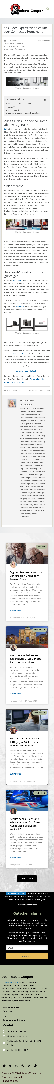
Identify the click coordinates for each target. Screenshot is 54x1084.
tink (5, 129)
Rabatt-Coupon (12, 982)
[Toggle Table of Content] (44, 100)
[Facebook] (4, 1066)
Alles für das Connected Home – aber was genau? (26, 105)
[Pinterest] (23, 1066)
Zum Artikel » (16, 611)
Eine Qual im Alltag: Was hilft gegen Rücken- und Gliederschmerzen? (24, 742)
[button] (5, 9)
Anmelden (27, 956)
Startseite (30, 893)
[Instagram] (16, 1066)
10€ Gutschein (19, 354)
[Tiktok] (35, 1066)
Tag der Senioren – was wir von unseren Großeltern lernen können (26, 576)
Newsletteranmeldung (27, 905)
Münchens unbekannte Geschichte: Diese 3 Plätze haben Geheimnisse (26, 659)
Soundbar (16, 280)
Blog (39, 893)
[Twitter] (10, 1066)
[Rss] (29, 1066)
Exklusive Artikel (11, 46)
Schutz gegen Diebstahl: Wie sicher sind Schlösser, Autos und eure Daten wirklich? (25, 824)
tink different (13, 110)
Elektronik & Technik (14, 44)
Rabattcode (20, 49)
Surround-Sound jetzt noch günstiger (24, 113)
